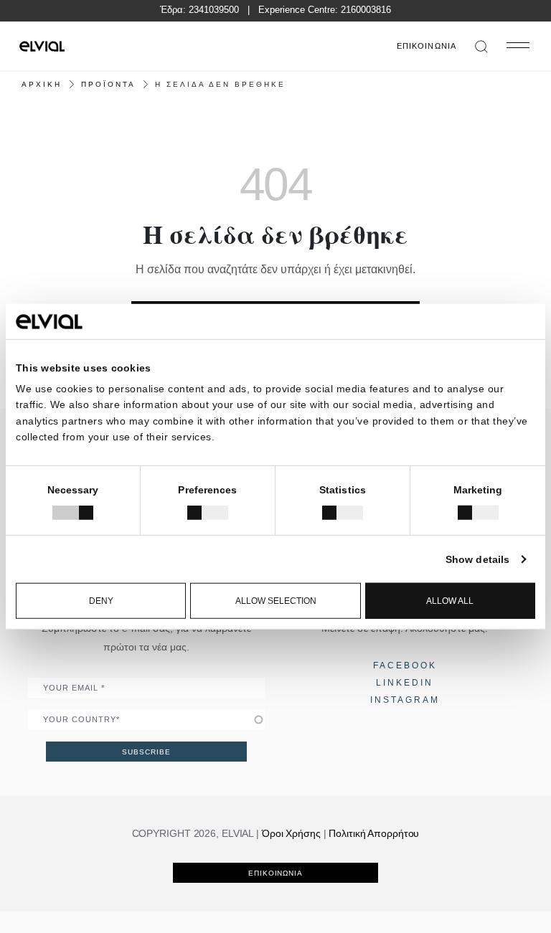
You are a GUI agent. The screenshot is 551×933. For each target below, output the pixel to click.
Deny (101, 601)
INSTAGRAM (405, 700)
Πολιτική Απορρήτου (374, 833)
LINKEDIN (404, 683)
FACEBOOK (405, 665)
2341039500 (214, 9)
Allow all (450, 601)
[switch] (207, 513)
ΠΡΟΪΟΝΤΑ (108, 84)
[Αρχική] (42, 46)
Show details (477, 559)
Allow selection (275, 601)
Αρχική (42, 84)
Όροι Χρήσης (291, 833)
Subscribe (146, 752)
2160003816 (366, 9)
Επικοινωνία (426, 46)
